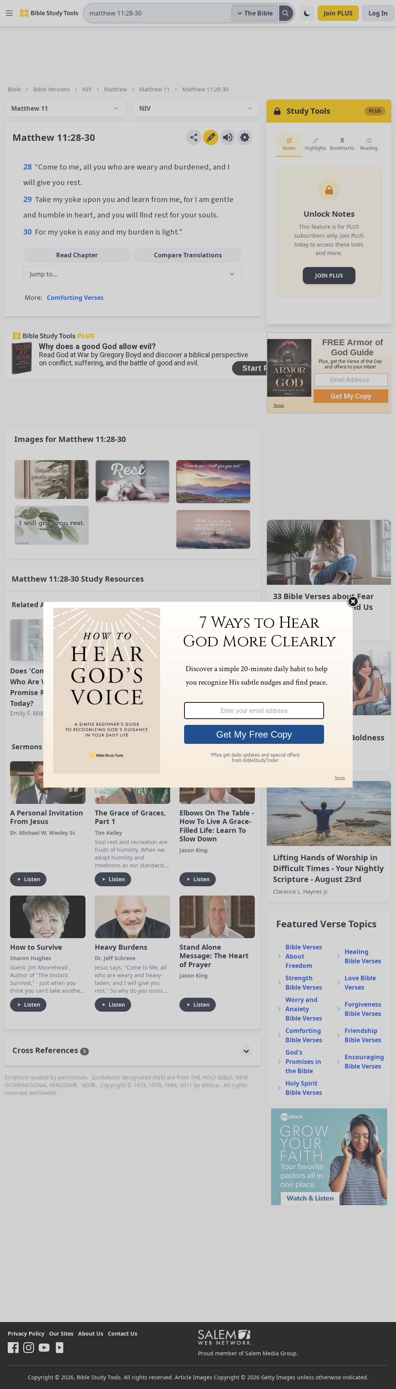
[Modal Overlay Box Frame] (198, 695)
